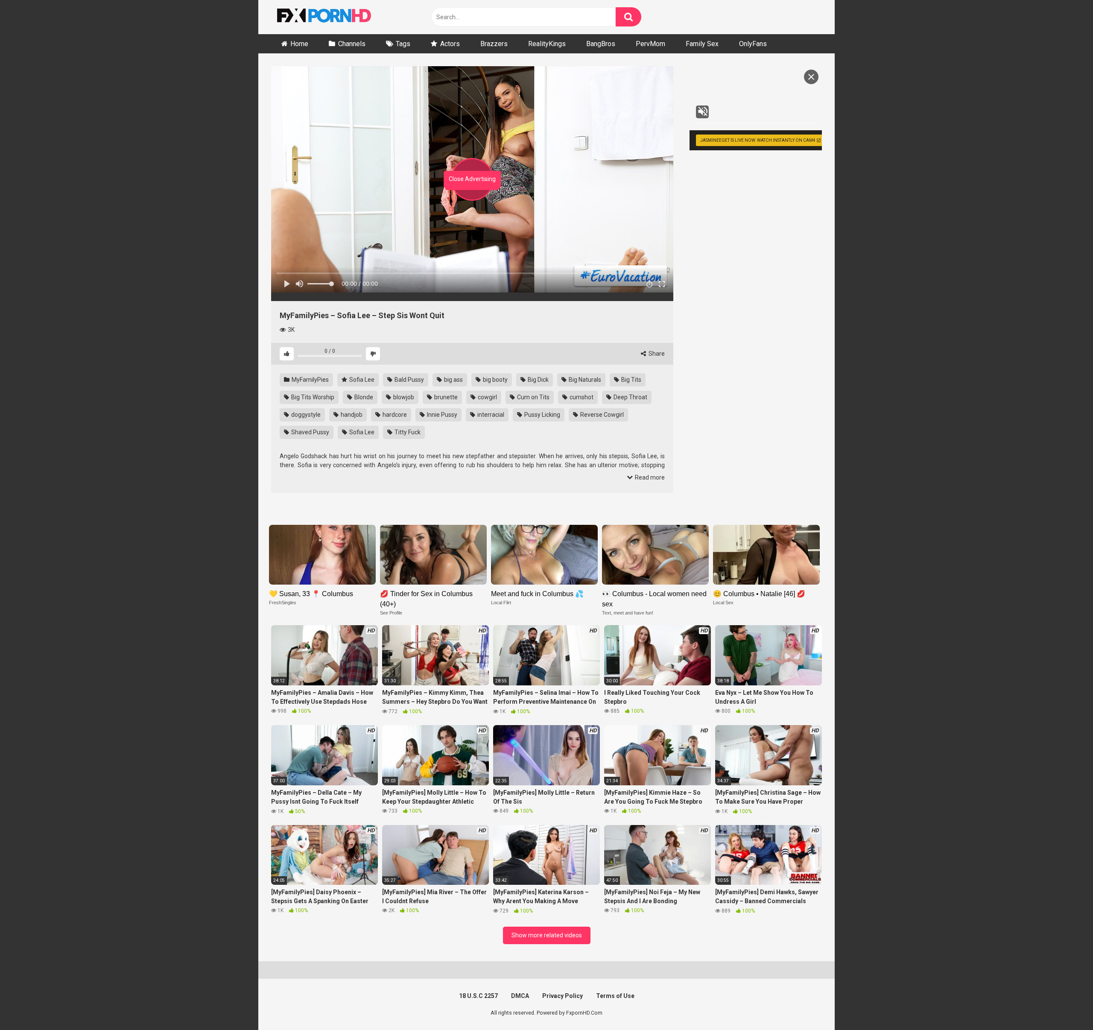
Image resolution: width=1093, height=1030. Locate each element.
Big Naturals (584, 379)
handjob (350, 414)
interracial (490, 414)
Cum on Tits (532, 397)
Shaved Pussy (309, 432)
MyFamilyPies (309, 379)
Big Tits (630, 379)
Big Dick (537, 379)
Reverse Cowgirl (601, 414)
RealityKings (547, 44)
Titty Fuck (407, 432)
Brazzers (494, 44)
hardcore (394, 414)
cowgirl (486, 397)
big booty (495, 379)
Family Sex (702, 44)
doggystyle (305, 414)
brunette (445, 397)
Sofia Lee (361, 379)
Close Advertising (472, 179)
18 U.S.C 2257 (478, 995)
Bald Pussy (408, 379)
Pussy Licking (541, 414)
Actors (450, 44)
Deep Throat (629, 397)
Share (656, 353)
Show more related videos (546, 935)
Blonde (363, 397)
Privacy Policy (562, 995)
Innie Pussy (441, 414)
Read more (649, 477)
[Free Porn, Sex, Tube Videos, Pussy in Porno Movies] (335, 17)
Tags (403, 44)
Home (299, 44)
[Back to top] (1064, 1004)
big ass (453, 379)
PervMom (650, 44)
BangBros (600, 44)
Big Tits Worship (312, 397)
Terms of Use (615, 995)
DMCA (520, 995)
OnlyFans (753, 44)
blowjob (403, 397)
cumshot (580, 397)
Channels (351, 44)
